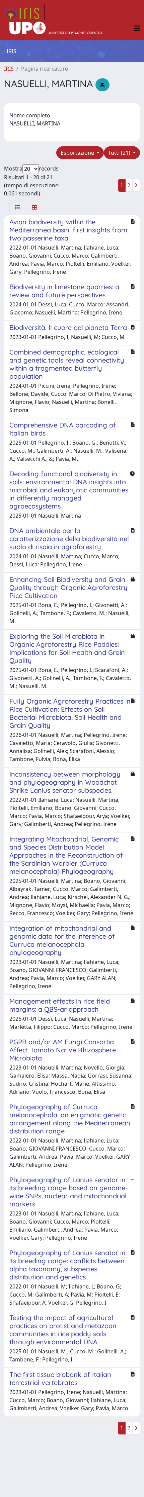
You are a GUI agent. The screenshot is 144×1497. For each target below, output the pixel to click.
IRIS (9, 68)
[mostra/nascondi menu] (137, 28)
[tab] (17, 207)
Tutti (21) (120, 152)
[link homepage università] (56, 28)
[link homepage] (24, 12)
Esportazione (78, 152)
